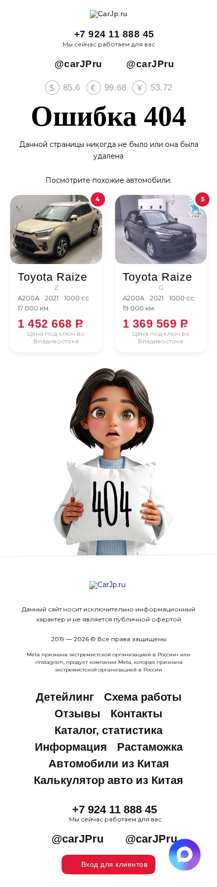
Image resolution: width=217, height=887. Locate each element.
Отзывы (77, 713)
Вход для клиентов (114, 864)
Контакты (136, 713)
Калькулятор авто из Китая (108, 780)
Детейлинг (65, 697)
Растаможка (150, 747)
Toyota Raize (52, 277)
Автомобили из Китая (108, 763)
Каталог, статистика (108, 730)
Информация (71, 747)
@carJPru (78, 64)
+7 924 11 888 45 (114, 34)
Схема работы (143, 697)
